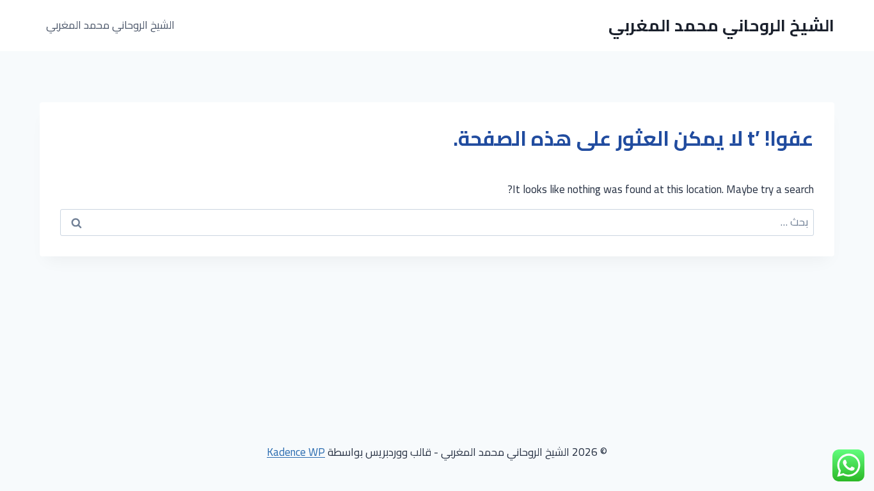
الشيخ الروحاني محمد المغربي (110, 25)
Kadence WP (296, 452)
